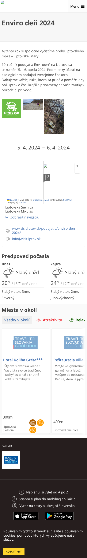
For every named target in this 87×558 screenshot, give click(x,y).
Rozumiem (13, 551)
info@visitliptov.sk (26, 239)
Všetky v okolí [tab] (16, 320)
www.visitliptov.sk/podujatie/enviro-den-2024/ (44, 231)
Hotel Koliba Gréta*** (23, 360)
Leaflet (13, 200)
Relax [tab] (81, 320)
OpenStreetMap (41, 200)
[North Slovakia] (8, 6)
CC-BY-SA (67, 200)
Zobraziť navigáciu (24, 217)
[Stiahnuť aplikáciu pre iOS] (26, 521)
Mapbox (23, 202)
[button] (77, 165)
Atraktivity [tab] (52, 320)
